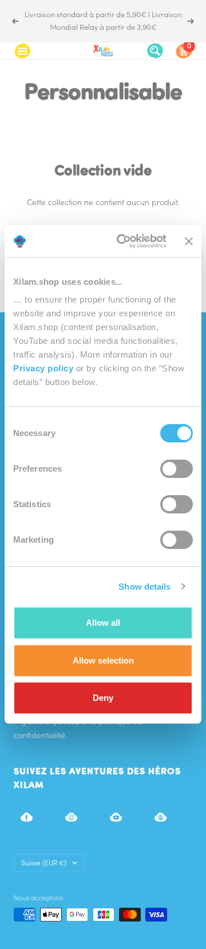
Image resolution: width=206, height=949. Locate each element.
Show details (144, 586)
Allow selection (103, 660)
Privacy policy (43, 368)
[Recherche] (155, 50)
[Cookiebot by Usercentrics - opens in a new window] (123, 241)
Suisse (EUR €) (43, 862)
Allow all (103, 623)
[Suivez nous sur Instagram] (71, 817)
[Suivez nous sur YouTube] (116, 817)
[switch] (176, 469)
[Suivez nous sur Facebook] (26, 817)
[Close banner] (189, 241)
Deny (103, 698)
